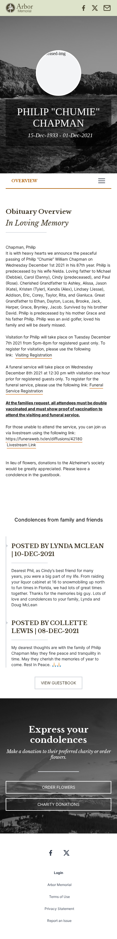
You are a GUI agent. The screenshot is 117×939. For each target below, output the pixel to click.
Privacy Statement (59, 908)
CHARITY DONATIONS (58, 804)
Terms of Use (59, 897)
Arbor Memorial (59, 885)
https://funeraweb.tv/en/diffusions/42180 (44, 438)
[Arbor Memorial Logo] (19, 8)
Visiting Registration (33, 354)
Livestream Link (21, 444)
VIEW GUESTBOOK (58, 682)
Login (58, 873)
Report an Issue (59, 920)
